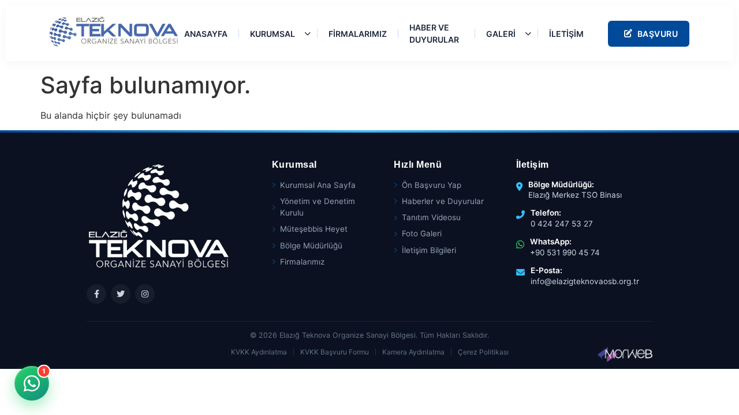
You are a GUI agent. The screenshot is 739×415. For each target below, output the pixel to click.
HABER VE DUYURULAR (434, 33)
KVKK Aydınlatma (259, 352)
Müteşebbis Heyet (314, 228)
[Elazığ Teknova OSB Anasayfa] (114, 31)
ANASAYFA (205, 34)
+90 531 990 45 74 (565, 252)
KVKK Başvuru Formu (334, 352)
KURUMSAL (272, 34)
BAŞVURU (657, 34)
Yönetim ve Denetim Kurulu (317, 207)
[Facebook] (96, 294)
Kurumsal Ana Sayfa (318, 185)
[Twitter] (120, 294)
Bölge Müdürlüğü (311, 245)
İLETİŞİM (566, 34)
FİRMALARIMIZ (358, 34)
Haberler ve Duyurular (443, 201)
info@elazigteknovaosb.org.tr (585, 281)
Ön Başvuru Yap (431, 185)
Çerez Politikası (483, 352)
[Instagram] (145, 294)
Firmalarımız (302, 261)
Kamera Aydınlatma (413, 352)
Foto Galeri (422, 233)
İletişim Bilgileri (429, 250)
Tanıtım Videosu (431, 217)
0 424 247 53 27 (562, 223)
